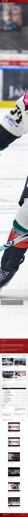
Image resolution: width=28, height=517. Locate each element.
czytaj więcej (4, 303)
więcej (24, 355)
